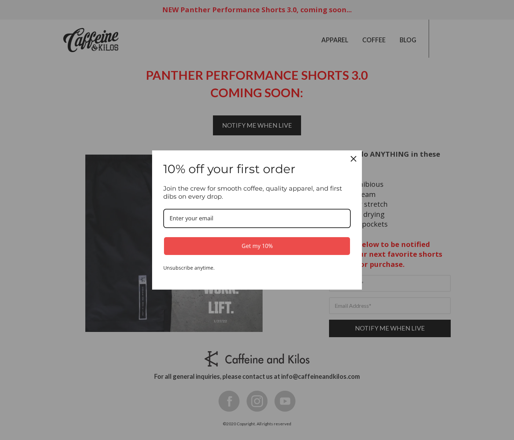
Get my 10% (257, 246)
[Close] (353, 158)
